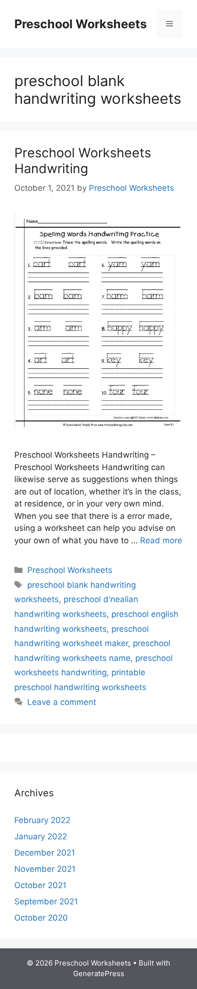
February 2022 (42, 820)
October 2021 (40, 885)
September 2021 (46, 901)
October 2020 (41, 918)
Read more (161, 540)
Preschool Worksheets (80, 24)
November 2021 (45, 869)
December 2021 (44, 852)
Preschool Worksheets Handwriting (82, 160)
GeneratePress (98, 973)
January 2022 (40, 836)
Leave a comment (61, 702)
